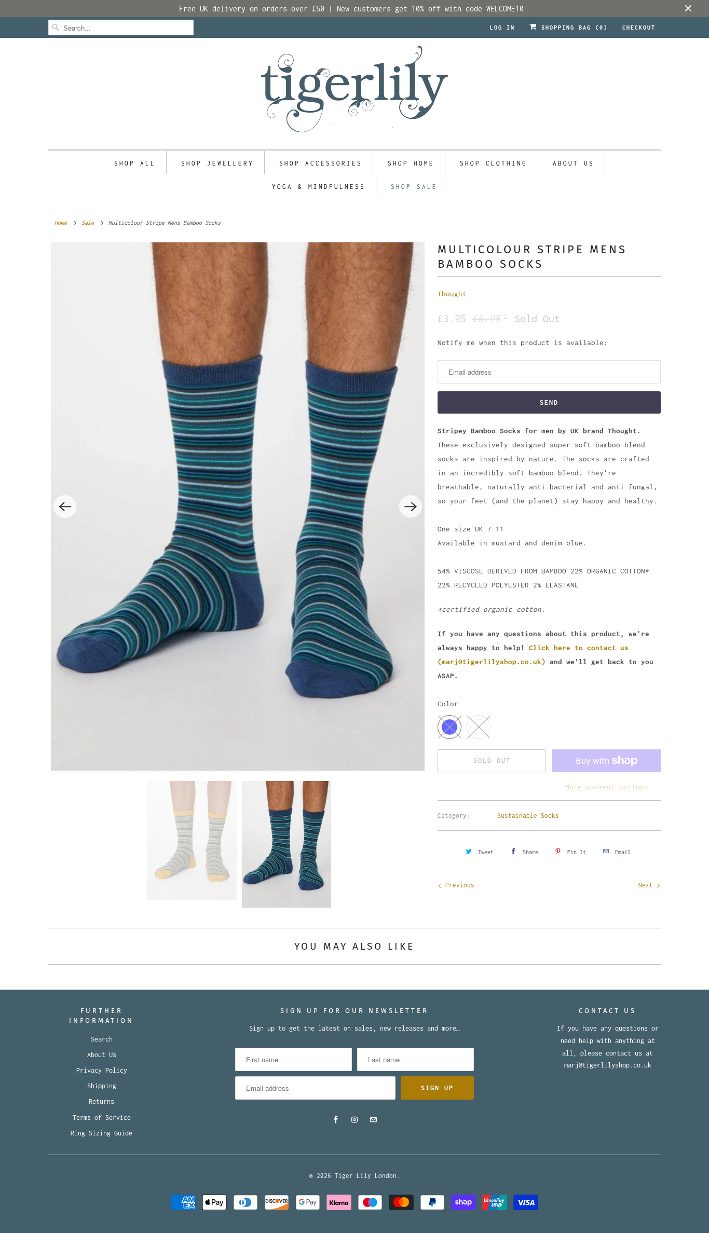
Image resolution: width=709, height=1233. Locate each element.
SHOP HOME (411, 163)
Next (647, 885)
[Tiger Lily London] (354, 92)
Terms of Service (102, 1117)
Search (102, 1039)
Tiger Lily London (366, 1175)
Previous (458, 885)
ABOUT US (573, 163)
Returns (101, 1101)
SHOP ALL (135, 163)
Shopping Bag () (572, 27)
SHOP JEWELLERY (217, 163)
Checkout (639, 27)
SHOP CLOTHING (493, 163)
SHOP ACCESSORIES (320, 163)
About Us (101, 1055)
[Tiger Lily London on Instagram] (354, 1120)
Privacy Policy (101, 1070)
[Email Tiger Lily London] (373, 1120)
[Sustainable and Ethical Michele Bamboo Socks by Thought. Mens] (238, 506)
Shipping (101, 1086)
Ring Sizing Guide (101, 1133)
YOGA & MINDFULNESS (318, 186)
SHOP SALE (414, 186)
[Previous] (64, 506)
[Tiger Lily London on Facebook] (336, 1120)
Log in (502, 27)
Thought (452, 294)
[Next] (410, 506)
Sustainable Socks (528, 815)
